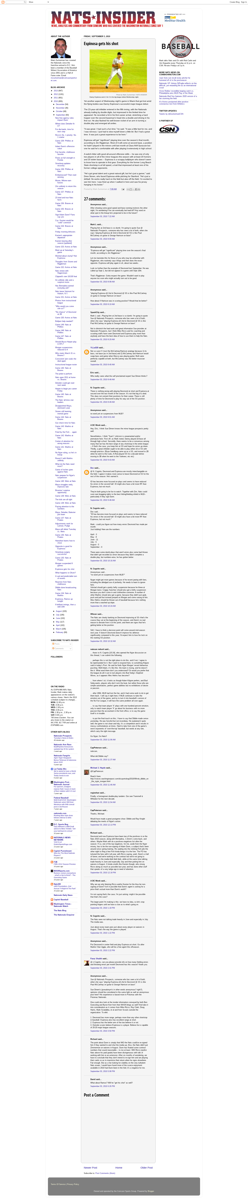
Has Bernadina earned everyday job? (64, 287)
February (60, 632)
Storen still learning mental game (63, 412)
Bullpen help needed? (64, 321)
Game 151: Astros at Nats (66, 297)
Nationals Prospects (63, 736)
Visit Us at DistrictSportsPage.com (63, 843)
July (58, 615)
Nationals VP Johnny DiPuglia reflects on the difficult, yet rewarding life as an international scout (178, 85)
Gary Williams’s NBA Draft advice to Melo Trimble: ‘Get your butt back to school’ (64, 829)
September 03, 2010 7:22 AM (102, 216)
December (60, 104)
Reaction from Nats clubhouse (63, 583)
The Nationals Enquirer (64, 915)
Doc (92, 468)
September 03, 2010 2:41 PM (102, 968)
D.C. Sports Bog (61, 824)
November (60, 108)
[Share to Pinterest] (138, 189)
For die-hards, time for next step (64, 130)
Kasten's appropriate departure (63, 236)
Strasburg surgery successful (62, 553)
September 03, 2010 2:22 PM (102, 950)
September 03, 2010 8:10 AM (102, 304)
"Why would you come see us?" (64, 307)
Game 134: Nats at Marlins (63, 594)
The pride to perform (63, 374)
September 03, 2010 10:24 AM (103, 606)
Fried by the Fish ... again (66, 432)
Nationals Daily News (63, 895)
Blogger (151, 1191)
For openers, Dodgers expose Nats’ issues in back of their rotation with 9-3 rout (64, 789)
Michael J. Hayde (97, 768)
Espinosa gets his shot (64, 569)
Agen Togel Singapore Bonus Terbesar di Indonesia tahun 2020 (65, 760)
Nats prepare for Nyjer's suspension (65, 476)
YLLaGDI (94, 348)
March (59, 629)
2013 (56, 91)
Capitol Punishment (62, 851)
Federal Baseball (61, 798)
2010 (56, 101)
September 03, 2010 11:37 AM (103, 760)
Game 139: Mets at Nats (65, 496)
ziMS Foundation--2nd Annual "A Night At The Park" (65, 887)
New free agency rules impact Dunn (64, 119)
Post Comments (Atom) (105, 1173)
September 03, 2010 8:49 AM (102, 402)
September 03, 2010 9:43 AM (102, 460)
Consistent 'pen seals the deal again (65, 360)
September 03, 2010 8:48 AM (102, 380)
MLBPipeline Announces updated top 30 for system (64, 748)
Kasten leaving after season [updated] (63, 242)
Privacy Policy (73, 1184)
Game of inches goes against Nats (64, 471)
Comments (59, 649)
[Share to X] (133, 189)
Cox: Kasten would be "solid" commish (64, 221)
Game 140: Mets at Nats (65, 481)
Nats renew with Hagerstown (61, 272)
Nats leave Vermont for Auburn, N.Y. (64, 292)
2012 (56, 94)
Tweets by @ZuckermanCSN (171, 114)
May (58, 622)
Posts (57, 644)
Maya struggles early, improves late (64, 486)
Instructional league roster (66, 365)
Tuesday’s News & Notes (63, 738)
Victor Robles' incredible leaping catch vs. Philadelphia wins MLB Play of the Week (176, 92)
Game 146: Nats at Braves (63, 369)
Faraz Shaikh (96, 959)
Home (118, 1167)
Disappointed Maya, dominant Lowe (63, 407)
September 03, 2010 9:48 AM (102, 500)
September (61, 115)
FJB (55, 862)
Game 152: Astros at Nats (66, 267)
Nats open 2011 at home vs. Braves (65, 378)
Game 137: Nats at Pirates (63, 519)
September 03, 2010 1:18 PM (102, 908)
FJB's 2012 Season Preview (65, 864)
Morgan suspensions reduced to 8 (63, 349)
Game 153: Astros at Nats (66, 247)
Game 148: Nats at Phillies (63, 331)
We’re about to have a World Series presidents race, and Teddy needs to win (65, 773)
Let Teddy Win (60, 769)
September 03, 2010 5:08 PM (102, 1071)
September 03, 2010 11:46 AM (103, 785)
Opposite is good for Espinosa (63, 547)
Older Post (147, 1167)
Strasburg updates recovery (62, 165)
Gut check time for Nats (65, 423)
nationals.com (60, 813)
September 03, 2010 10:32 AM (103, 641)
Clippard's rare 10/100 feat (66, 276)
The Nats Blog (60, 911)
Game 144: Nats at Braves (63, 418)
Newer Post (90, 1167)
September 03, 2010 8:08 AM (102, 282)
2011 (56, 98)
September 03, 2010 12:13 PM (103, 825)
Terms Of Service (58, 1184)
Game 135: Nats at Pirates (63, 559)
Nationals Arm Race (62, 745)
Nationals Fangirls (62, 756)
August (59, 611)
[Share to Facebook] (136, 189)
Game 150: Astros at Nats (66, 318)
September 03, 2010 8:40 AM (102, 365)
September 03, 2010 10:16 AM (103, 561)
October (59, 111)
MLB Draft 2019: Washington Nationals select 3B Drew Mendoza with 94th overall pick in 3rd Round (65, 803)
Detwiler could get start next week (64, 384)
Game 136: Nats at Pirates (63, 536)
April (58, 625)
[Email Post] (123, 189)
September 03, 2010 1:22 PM (102, 933)
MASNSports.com (62, 871)
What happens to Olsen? (65, 573)
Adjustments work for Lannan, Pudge (64, 525)
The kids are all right (63, 500)
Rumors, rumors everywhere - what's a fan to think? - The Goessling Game (65, 875)
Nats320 (57, 884)
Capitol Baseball (61, 900)
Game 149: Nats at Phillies (63, 326)
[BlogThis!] (130, 189)
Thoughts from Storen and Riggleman (66, 263)
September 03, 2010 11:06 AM (103, 740)
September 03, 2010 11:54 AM (103, 802)
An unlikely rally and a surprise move (64, 281)
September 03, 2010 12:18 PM (103, 873)
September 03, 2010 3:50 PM (102, 1031)
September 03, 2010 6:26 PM (102, 1086)
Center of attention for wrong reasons (64, 442)
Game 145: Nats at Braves (63, 395)
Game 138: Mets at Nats (65, 503)
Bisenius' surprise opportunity (62, 491)
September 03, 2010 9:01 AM (102, 417)
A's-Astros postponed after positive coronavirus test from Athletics (173, 103)
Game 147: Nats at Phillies (63, 337)
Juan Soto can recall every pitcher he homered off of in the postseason (174, 79)
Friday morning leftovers (65, 232)
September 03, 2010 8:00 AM (102, 239)
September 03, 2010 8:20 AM (102, 340)
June (58, 618)
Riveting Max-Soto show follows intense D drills (63, 817)
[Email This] (128, 189)
